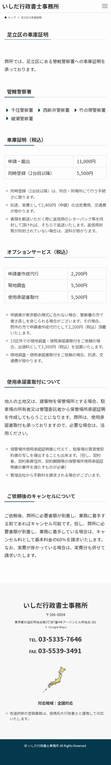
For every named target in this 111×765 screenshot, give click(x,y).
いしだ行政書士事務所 (30, 6)
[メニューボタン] (105, 6)
